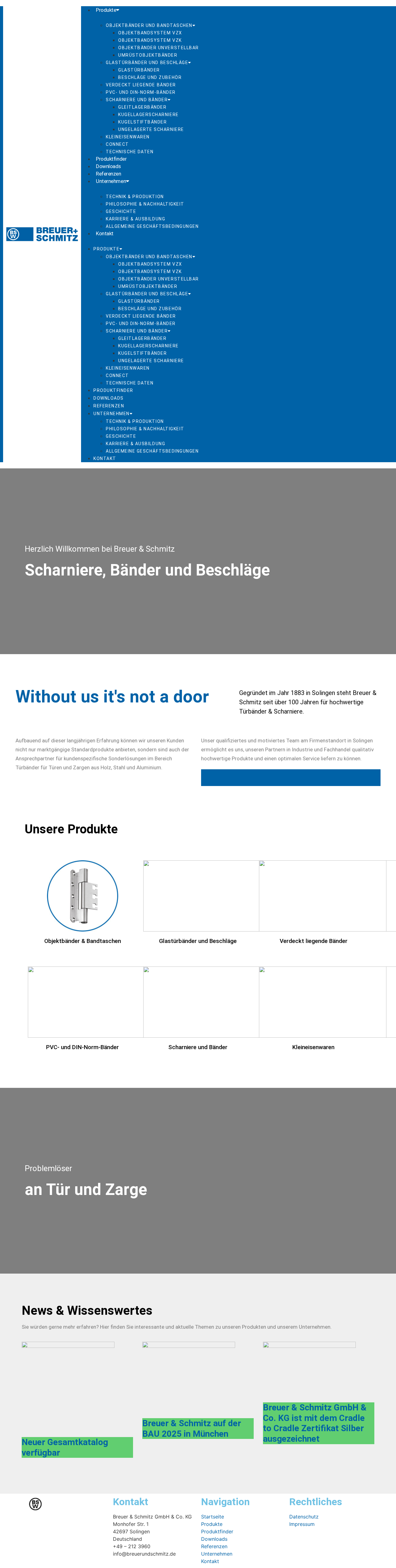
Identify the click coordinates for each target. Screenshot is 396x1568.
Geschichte (121, 211)
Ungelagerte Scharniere (151, 129)
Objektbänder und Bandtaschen (149, 25)
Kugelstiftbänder (142, 121)
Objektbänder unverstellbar (158, 47)
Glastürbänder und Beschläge (147, 62)
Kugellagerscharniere (148, 114)
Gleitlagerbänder (142, 107)
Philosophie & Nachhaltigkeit (145, 204)
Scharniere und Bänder (137, 99)
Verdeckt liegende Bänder (141, 84)
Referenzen (108, 174)
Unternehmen (111, 181)
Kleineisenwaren (128, 136)
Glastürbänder (139, 69)
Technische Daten (129, 151)
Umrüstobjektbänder (148, 55)
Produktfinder (111, 159)
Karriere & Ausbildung (135, 218)
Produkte (106, 10)
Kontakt (105, 233)
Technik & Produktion (135, 196)
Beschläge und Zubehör (150, 77)
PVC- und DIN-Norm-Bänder (141, 92)
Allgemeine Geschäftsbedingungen (152, 226)
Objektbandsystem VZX (150, 32)
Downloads (108, 166)
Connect (117, 144)
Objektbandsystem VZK (150, 40)
